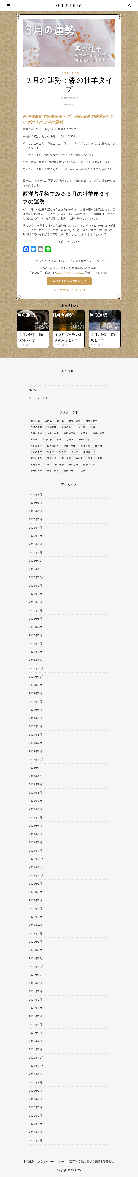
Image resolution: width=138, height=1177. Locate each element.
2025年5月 (35, 618)
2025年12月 (36, 560)
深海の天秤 (53, 445)
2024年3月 (35, 734)
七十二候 (35, 420)
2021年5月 (35, 1016)
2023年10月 (36, 776)
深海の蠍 (85, 445)
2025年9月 (35, 585)
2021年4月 (35, 1024)
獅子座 (74, 451)
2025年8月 (35, 594)
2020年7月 (35, 1099)
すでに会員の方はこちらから (69, 290)
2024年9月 (35, 685)
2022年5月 (35, 916)
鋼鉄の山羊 (89, 464)
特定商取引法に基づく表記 (84, 1161)
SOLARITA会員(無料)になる (69, 281)
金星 (47, 464)
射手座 (84, 433)
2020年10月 (36, 1074)
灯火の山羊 (36, 451)
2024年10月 (36, 676)
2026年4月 (35, 527)
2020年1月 (35, 1140)
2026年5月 (35, 519)
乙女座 (48, 420)
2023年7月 (35, 801)
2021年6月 (35, 1008)
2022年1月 (35, 950)
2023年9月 (35, 784)
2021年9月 (35, 983)
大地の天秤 (75, 420)
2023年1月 (35, 850)
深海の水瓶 (70, 445)
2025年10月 (36, 577)
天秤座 (81, 427)
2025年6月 (35, 610)
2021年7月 (35, 999)
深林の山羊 (36, 445)
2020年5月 (35, 1115)
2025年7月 (35, 602)
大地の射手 (91, 420)
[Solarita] (69, 5)
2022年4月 (35, 925)
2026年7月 (35, 502)
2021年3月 (35, 1032)
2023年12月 (36, 759)
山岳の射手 (98, 433)
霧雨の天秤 (53, 470)
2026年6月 (35, 511)
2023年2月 (35, 842)
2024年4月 (35, 726)
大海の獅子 (67, 427)
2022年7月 (35, 900)
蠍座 (100, 458)
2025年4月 (35, 627)
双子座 (60, 420)
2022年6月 (35, 908)
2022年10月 (36, 875)
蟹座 (90, 458)
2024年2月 (35, 743)
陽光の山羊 (36, 470)
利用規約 (29, 1161)
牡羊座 (62, 451)
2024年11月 (36, 668)
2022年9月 (35, 883)
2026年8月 (35, 494)
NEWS (32, 389)
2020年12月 (36, 1057)
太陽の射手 (53, 433)
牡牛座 (50, 451)
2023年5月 (35, 817)
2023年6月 (35, 809)
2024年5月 (35, 718)
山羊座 (34, 439)
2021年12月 (36, 958)
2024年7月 (35, 701)
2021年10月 (36, 974)
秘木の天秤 (89, 451)
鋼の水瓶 (73, 464)
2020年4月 (35, 1124)
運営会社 (108, 1161)
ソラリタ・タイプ (69, 73)
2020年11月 (36, 1066)
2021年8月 (35, 991)
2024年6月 (35, 709)
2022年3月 (35, 933)
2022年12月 (36, 859)
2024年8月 (35, 693)
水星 (59, 439)
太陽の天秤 (36, 433)
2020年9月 (35, 1082)
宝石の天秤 (70, 433)
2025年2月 (35, 643)
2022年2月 (35, 941)
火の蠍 (98, 445)
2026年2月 (35, 544)
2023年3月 (35, 834)
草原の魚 (52, 458)
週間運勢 (35, 464)
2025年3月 (35, 635)
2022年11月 (36, 867)
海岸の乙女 (84, 439)
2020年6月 (35, 1107)
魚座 (83, 470)
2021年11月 (36, 966)
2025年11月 (36, 569)
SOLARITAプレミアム (69, 272)
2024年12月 (36, 660)
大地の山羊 (36, 427)
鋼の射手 (59, 464)
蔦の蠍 (79, 458)
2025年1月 (35, 651)
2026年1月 (35, 552)
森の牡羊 (68, 104)
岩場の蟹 (47, 439)
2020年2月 (35, 1132)
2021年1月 (35, 1049)
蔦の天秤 (66, 458)
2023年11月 (36, 767)
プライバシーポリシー (51, 1161)
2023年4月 (35, 825)
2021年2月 (35, 1041)
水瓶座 (70, 439)
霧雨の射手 (70, 470)
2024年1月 (35, 751)
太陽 (92, 427)
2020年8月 (35, 1090)
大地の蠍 (52, 427)
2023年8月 (35, 792)
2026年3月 (35, 536)
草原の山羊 (36, 458)
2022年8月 (35, 892)
